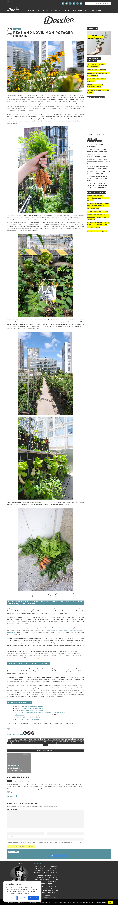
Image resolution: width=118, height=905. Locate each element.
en (12, 1)
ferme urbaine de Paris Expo (28, 719)
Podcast (31, 10)
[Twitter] (74, 3)
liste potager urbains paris (67, 743)
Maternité (52, 881)
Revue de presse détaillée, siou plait (46, 892)
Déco (55, 874)
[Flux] (66, 3)
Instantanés (41, 877)
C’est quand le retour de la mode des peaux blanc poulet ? (98, 152)
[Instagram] (77, 3)
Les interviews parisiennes (46, 878)
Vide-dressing (79, 10)
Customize (11, 898)
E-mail (50, 831)
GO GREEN (43, 10)
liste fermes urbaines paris (27, 741)
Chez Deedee (39, 870)
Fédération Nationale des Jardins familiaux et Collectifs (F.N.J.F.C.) (43, 713)
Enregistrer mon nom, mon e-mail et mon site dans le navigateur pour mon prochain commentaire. (45, 843)
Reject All (22, 898)
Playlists (101, 134)
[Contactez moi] (63, 3)
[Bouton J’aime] (8, 728)
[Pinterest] (81, 3)
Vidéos (47, 896)
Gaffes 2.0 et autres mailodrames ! (96, 65)
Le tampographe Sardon (97, 211)
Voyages (55, 10)
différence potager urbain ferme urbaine (56, 739)
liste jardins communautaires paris (52, 741)
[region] (22, 891)
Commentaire (12, 809)
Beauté (44, 868)
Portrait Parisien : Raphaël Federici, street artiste (98, 198)
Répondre (11, 796)
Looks (66, 10)
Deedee (14, 9)
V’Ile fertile (19, 715)
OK (110, 902)
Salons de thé (48, 894)
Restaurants (48, 890)
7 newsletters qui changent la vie (95, 86)
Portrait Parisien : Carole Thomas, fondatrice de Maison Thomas (98, 225)
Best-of (53, 868)
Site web (10, 837)
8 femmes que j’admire (96, 70)
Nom (9, 831)
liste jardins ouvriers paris (23, 743)
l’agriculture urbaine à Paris (32, 706)
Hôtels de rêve (51, 875)
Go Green (17, 29)
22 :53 (27, 781)
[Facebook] (70, 3)
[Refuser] (116, 902)
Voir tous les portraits (97, 231)
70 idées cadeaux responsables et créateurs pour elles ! (98, 185)
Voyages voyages (50, 897)
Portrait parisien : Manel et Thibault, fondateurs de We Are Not (98, 206)
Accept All (33, 898)
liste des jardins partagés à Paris (30, 710)
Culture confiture (43, 874)
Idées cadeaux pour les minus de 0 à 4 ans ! (97, 178)
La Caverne (19, 717)
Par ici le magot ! (48, 886)
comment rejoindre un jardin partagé (26, 739)
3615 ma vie (39, 866)
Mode (50, 883)
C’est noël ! (96, 10)
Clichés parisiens (50, 872)
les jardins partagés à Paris (32, 708)
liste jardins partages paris (45, 743)
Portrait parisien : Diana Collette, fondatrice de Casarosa (98, 217)
